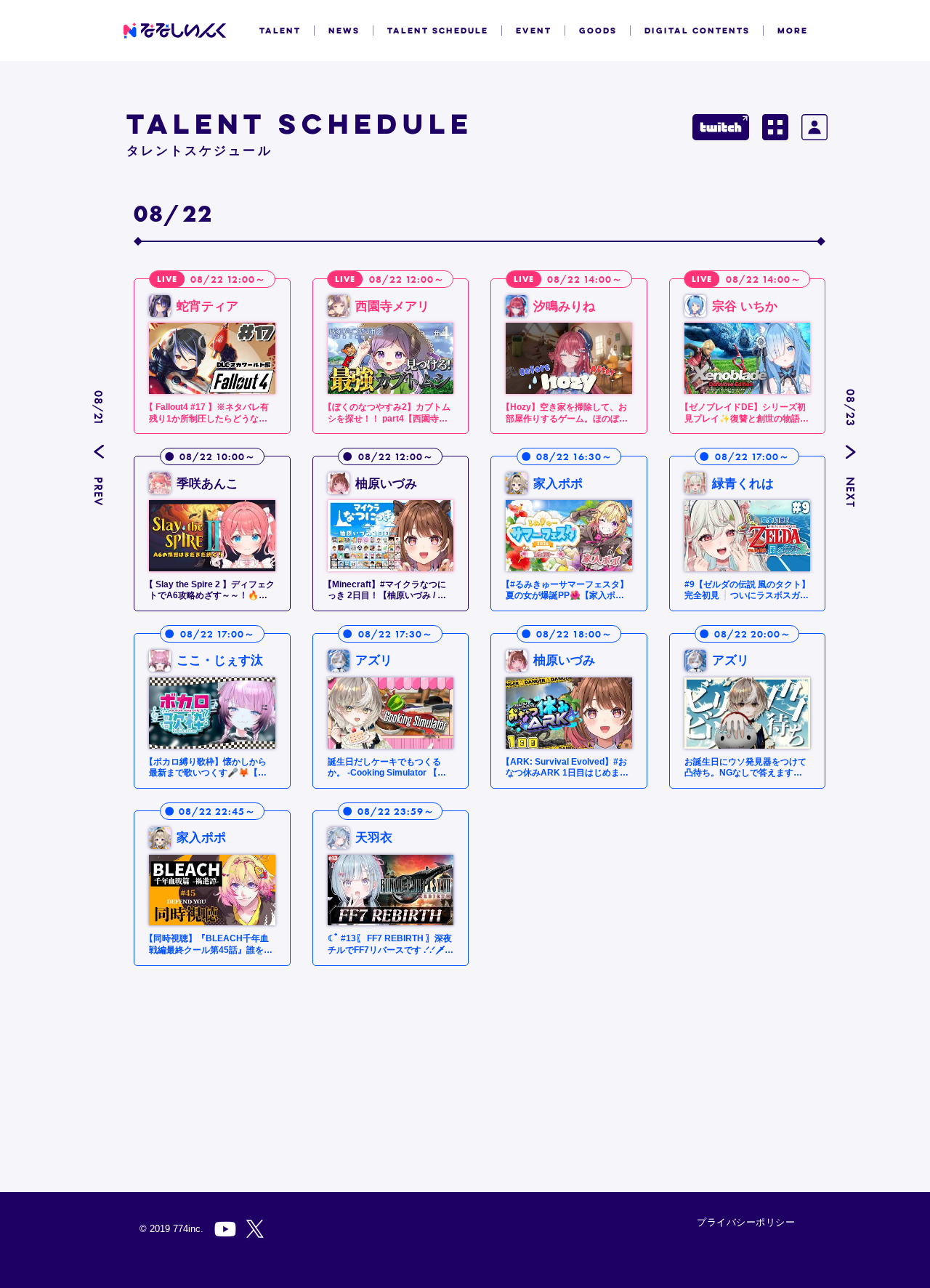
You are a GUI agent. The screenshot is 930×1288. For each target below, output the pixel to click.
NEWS (344, 30)
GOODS (598, 30)
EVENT (533, 30)
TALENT (280, 30)
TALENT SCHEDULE (437, 30)
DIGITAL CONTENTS (697, 30)
